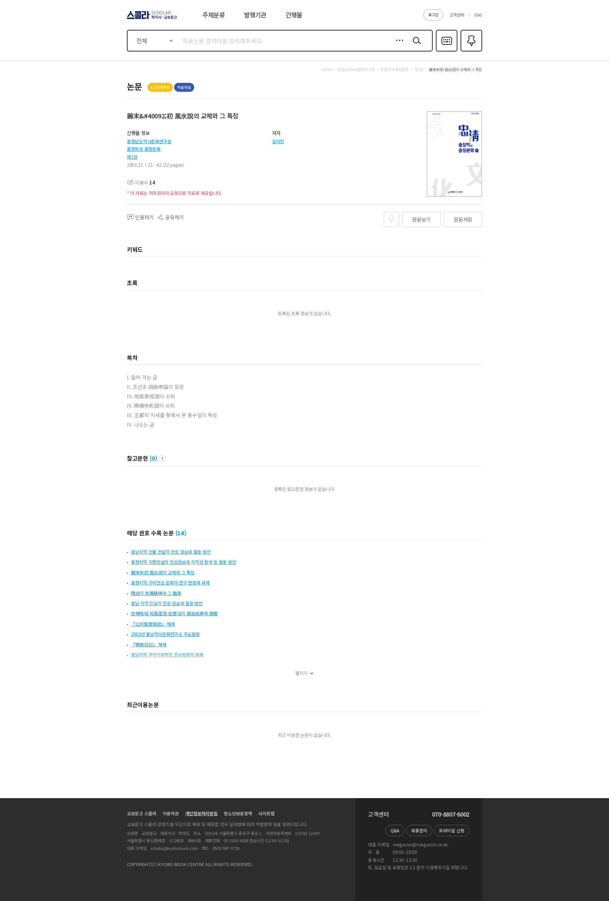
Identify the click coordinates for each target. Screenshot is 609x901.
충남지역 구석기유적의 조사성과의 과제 (167, 654)
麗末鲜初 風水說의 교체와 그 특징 (162, 572)
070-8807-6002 (450, 814)
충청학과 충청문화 (143, 149)
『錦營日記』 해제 (148, 644)
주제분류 (213, 14)
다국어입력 (446, 50)
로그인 (433, 14)
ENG (478, 15)
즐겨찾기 (470, 50)
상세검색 (398, 45)
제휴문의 (419, 830)
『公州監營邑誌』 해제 (153, 624)
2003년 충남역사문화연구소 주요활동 (165, 634)
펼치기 (301, 673)
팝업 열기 (162, 458)
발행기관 (255, 14)
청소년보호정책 (238, 813)
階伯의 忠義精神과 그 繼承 (156, 593)
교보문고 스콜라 (141, 813)
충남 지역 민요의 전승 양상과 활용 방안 (167, 603)
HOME (327, 69)
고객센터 (456, 15)
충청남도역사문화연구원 (149, 141)
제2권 (132, 157)
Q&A (394, 830)
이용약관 (171, 813)
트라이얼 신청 (451, 830)
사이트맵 (266, 813)
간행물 (293, 14)
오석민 (278, 141)
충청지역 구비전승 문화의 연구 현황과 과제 (170, 582)
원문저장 (463, 219)
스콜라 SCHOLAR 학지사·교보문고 (151, 18)
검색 (415, 45)
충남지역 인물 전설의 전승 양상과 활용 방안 (171, 552)
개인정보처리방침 (201, 813)
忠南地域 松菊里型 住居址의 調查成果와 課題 (174, 613)
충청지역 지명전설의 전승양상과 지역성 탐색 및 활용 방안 (183, 562)
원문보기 (421, 219)
